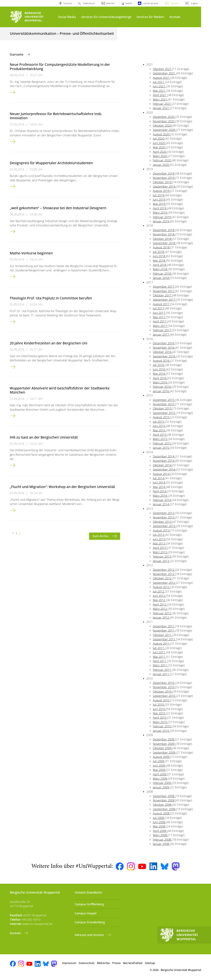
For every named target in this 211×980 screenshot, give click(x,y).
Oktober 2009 (162, 748)
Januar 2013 (161, 561)
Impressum (69, 963)
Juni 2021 (159, 86)
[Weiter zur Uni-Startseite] (32, 16)
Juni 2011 (159, 652)
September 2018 (164, 243)
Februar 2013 (162, 556)
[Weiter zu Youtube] (142, 866)
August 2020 (161, 134)
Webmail (110, 3)
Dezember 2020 (164, 117)
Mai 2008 (159, 826)
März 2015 (160, 439)
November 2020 (164, 121)
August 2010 (161, 700)
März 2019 (160, 212)
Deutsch (175, 3)
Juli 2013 (159, 535)
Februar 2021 (162, 104)
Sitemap (150, 963)
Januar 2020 (161, 165)
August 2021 (161, 78)
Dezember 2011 (164, 626)
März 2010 (160, 722)
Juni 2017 (159, 313)
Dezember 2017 (164, 287)
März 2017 (160, 326)
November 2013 (164, 517)
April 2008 (160, 831)
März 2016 (160, 382)
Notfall (128, 3)
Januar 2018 (161, 278)
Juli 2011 (159, 648)
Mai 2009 (159, 770)
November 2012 (164, 574)
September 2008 (164, 809)
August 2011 (161, 643)
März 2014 (160, 496)
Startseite (17, 54)
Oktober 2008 (162, 805)
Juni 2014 (159, 482)
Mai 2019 (159, 204)
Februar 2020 (162, 160)
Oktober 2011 (162, 635)
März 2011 (160, 665)
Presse (116, 963)
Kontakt (175, 17)
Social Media (67, 17)
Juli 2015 (159, 422)
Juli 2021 (159, 82)
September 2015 (164, 413)
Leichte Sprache (150, 3)
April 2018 (160, 265)
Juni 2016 (159, 369)
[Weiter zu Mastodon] (176, 866)
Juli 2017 (159, 308)
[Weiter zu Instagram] (131, 866)
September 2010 (164, 696)
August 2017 (161, 304)
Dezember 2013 (164, 513)
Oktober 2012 (162, 578)
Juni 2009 (159, 765)
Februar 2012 (162, 613)
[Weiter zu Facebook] (120, 866)
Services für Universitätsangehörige (106, 17)
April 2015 (160, 435)
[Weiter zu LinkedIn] (153, 866)
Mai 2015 (159, 430)
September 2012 (164, 583)
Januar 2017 (161, 335)
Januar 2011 (161, 674)
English (194, 3)
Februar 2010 (162, 726)
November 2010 (164, 687)
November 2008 (164, 800)
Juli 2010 (159, 704)
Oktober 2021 (162, 69)
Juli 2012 (159, 591)
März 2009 (160, 779)
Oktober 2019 (162, 182)
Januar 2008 (161, 844)
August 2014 (161, 474)
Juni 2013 (159, 539)
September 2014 (164, 469)
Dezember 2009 (164, 739)
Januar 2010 (161, 731)
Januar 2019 (161, 221)
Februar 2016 (162, 387)
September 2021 (164, 73)
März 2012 (160, 609)
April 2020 (160, 152)
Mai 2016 (159, 374)
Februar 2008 (162, 840)
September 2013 (164, 526)
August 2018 (161, 247)
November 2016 (164, 348)
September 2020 (164, 130)
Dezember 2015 (164, 400)
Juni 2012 (159, 596)
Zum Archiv (100, 536)
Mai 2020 (159, 147)
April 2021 (160, 95)
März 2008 (160, 835)
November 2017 (164, 291)
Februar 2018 (162, 274)
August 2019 (161, 191)
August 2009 (161, 757)
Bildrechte (103, 963)
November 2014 (164, 461)
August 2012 (161, 587)
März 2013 (160, 552)
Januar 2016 (161, 391)
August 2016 (161, 361)
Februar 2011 (162, 670)
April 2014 (160, 491)
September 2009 (164, 752)
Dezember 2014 (164, 456)
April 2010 (160, 718)
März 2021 (160, 99)
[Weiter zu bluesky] (164, 866)
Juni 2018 (159, 256)
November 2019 (164, 178)
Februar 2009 (162, 783)
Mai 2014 (159, 487)
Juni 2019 (159, 199)
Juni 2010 (159, 709)
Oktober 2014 (162, 465)
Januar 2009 (161, 787)
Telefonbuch (89, 3)
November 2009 (164, 744)
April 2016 (160, 378)
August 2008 (161, 813)
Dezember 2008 (164, 796)
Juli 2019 (159, 195)
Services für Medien (150, 17)
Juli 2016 (159, 365)
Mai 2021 (159, 91)
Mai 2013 (159, 543)
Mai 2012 (159, 600)
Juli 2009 (159, 761)
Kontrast (67, 3)
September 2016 (164, 356)
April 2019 (160, 208)
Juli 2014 (159, 478)
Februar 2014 (162, 500)
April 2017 (160, 321)
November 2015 (164, 404)
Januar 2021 (161, 108)
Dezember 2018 (164, 230)
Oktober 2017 (162, 295)
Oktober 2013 (162, 522)
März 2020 (160, 156)
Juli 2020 (159, 138)
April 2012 (160, 604)
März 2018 (160, 269)
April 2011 (160, 661)
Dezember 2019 (164, 173)
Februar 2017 (162, 330)
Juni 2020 (159, 143)
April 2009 (160, 774)
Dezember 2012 (164, 570)
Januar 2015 (161, 448)
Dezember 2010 (164, 683)
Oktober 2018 (162, 239)
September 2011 (164, 639)
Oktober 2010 (162, 691)
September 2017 (164, 300)
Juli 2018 (159, 252)
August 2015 (161, 417)
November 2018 (164, 234)
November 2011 (164, 630)
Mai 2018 (159, 260)
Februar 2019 (162, 217)
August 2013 (161, 530)
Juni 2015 (159, 426)
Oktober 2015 (162, 408)
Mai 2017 (159, 317)
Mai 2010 (159, 713)
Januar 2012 (161, 617)
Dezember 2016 (164, 343)
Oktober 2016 (162, 352)
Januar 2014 (161, 504)
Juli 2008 (159, 818)
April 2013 (160, 548)
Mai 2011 (159, 657)
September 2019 (164, 186)
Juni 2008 (159, 822)
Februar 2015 (162, 443)
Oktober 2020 (162, 125)
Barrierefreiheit (132, 963)
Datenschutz (87, 963)
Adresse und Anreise (90, 935)
